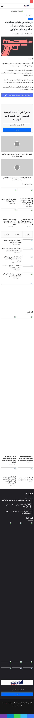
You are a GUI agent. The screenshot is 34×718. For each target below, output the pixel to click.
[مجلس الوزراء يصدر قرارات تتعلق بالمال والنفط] (8, 193)
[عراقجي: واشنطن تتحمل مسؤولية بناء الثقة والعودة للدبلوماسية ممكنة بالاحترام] (25, 385)
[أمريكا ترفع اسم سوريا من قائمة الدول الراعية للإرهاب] (25, 471)
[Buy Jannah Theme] (17, 11)
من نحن (14, 705)
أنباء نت (4, 702)
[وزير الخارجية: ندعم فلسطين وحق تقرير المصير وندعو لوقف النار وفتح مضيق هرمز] (25, 213)
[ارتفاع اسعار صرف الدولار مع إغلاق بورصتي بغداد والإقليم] (28, 242)
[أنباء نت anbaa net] (22, 6)
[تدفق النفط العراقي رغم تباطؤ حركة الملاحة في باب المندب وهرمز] (6, 670)
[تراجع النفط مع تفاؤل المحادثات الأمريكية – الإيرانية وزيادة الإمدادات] (17, 670)
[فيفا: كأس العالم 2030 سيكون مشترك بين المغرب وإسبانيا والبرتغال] (28, 251)
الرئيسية (29, 15)
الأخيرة (17, 234)
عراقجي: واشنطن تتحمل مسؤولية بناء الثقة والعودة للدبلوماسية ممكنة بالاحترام (25, 458)
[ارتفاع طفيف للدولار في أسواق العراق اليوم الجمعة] (28, 591)
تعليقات (7, 234)
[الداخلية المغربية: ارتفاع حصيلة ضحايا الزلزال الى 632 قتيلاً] (28, 268)
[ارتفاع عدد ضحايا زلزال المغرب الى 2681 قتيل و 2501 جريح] (28, 276)
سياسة (24, 15)
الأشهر (27, 234)
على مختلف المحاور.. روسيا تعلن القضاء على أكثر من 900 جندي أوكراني (12, 258)
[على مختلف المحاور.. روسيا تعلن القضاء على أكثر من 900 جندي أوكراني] (28, 259)
